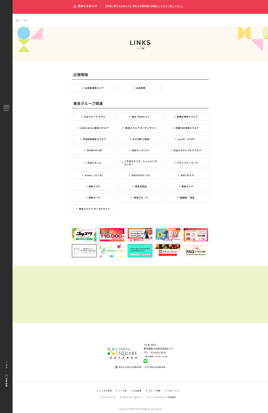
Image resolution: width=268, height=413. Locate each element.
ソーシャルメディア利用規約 (162, 397)
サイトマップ (109, 397)
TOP (6, 365)
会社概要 (137, 390)
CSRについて (173, 390)
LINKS (25, 20)
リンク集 (122, 390)
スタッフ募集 (154, 390)
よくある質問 (105, 390)
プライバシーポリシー (132, 397)
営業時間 (6, 382)
